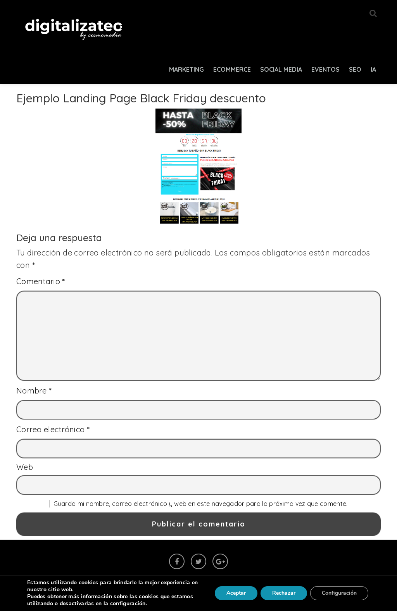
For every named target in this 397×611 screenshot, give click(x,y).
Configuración (339, 593)
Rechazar (283, 593)
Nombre (34, 390)
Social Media (281, 69)
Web (24, 467)
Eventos (325, 69)
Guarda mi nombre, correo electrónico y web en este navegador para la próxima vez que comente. (201, 503)
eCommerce (232, 69)
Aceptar (236, 593)
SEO (355, 69)
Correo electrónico (53, 429)
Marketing (186, 69)
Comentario (40, 281)
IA (373, 69)
